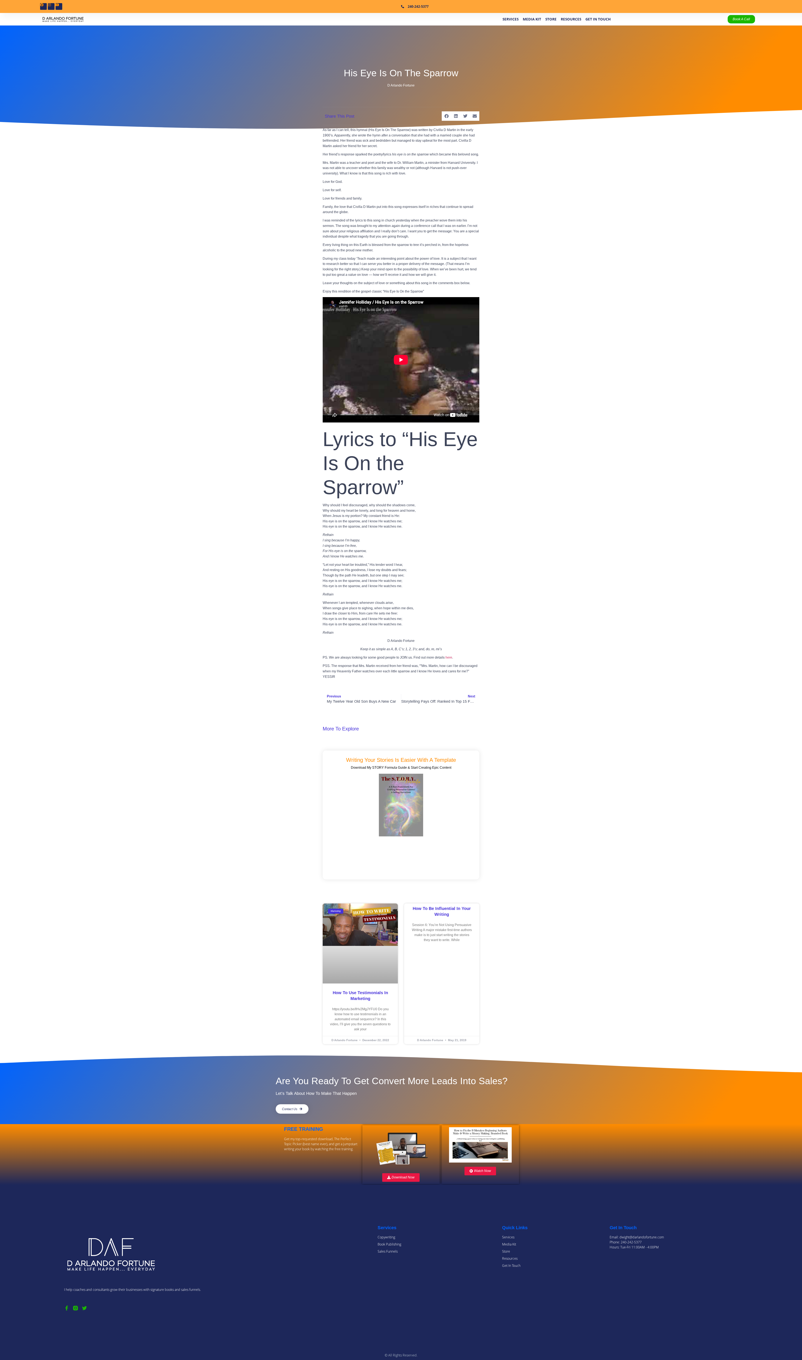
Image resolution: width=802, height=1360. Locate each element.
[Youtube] (59, 6)
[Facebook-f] (66, 1308)
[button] (446, 116)
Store (551, 19)
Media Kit (532, 19)
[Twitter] (84, 1308)
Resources (571, 19)
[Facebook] (43, 6)
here (448, 657)
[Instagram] (51, 6)
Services (511, 19)
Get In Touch (598, 19)
